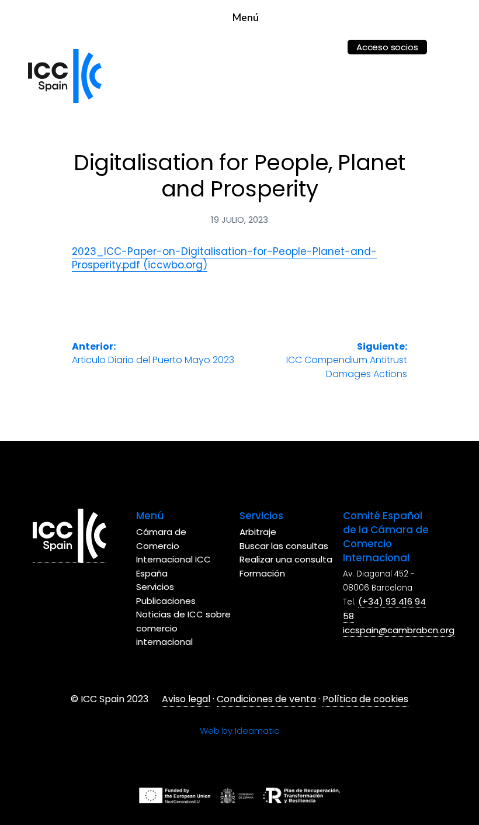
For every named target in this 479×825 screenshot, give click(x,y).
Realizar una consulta (285, 559)
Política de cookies (365, 699)
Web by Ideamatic (239, 730)
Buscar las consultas (283, 546)
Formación (262, 573)
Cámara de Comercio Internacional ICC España (173, 552)
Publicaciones (166, 601)
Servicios (155, 587)
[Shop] (326, 39)
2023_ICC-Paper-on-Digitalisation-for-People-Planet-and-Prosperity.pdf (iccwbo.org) (224, 258)
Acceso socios (387, 47)
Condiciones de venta (266, 699)
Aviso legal (186, 699)
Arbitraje (257, 532)
